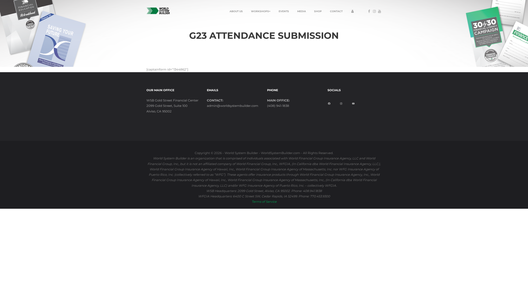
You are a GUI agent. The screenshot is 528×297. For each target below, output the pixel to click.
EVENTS (284, 11)
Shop (318, 11)
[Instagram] (343, 102)
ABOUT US (236, 11)
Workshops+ (260, 11)
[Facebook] (331, 102)
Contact (336, 11)
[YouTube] (355, 102)
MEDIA (301, 11)
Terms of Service (264, 202)
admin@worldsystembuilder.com (232, 106)
